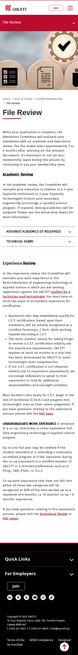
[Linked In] (10, 597)
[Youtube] (35, 597)
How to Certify (23, 99)
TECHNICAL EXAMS (19, 241)
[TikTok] (51, 597)
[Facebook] (18, 597)
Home (6, 99)
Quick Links (17, 559)
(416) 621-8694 (39, 628)
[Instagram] (43, 597)
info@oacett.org (60, 628)
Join (55, 8)
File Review (13, 103)
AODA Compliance (41, 640)
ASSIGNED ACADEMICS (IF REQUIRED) (33, 231)
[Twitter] (26, 597)
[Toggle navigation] (70, 8)
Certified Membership (49, 99)
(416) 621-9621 (17, 628)
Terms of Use (15, 640)
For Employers (20, 573)
